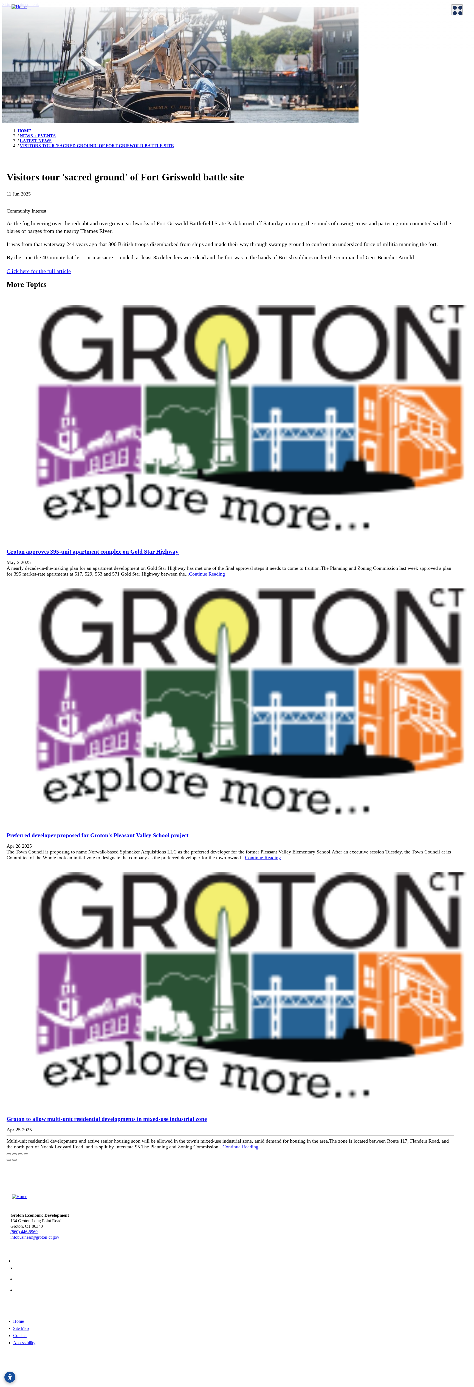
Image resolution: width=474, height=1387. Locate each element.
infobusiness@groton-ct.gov (34, 1237)
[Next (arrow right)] (14, 1160)
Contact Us (17, 52)
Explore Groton (16, 65)
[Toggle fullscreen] (20, 1154)
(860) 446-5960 (24, 1231)
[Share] (14, 1154)
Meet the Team (20, 38)
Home (18, 1321)
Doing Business (136, 29)
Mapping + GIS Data (265, 65)
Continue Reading (207, 574)
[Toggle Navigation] (457, 9)
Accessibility (24, 1342)
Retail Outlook (259, 72)
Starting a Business (144, 45)
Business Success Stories (149, 52)
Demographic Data (263, 52)
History (14, 81)
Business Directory (144, 59)
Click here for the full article (39, 271)
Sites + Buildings (261, 38)
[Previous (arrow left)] (9, 1160)
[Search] (463, 197)
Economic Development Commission (40, 45)
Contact (20, 1335)
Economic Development (263, 29)
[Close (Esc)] (9, 1154)
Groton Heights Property (268, 86)
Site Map (21, 1328)
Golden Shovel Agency (202, 1374)
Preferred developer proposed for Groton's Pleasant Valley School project (97, 835)
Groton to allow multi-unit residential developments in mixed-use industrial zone (107, 1119)
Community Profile (263, 59)
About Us (11, 29)
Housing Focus (260, 79)
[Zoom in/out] (26, 1154)
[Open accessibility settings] (9, 1377)
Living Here (18, 74)
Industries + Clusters (264, 45)
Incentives (136, 38)
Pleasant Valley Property (268, 93)
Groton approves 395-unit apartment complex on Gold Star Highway (93, 551)
